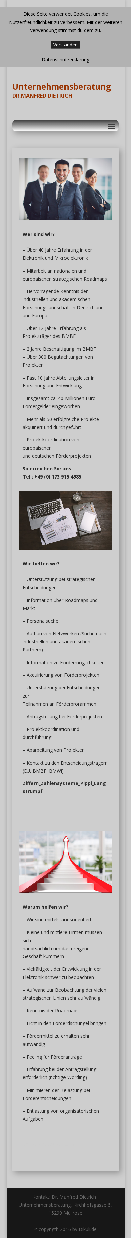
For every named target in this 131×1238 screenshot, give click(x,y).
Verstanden (65, 45)
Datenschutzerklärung (65, 59)
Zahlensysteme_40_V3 (49, 1144)
